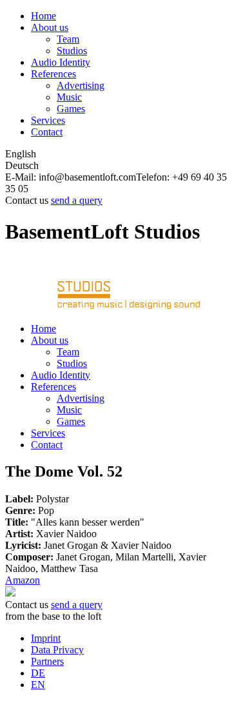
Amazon (22, 580)
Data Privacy (57, 649)
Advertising (80, 85)
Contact (47, 131)
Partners (47, 661)
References (53, 73)
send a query (76, 200)
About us (49, 27)
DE (38, 672)
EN (38, 684)
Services (48, 120)
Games (71, 108)
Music (69, 97)
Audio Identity (60, 62)
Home (43, 15)
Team (68, 39)
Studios (72, 50)
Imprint (46, 638)
